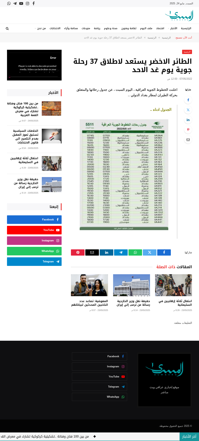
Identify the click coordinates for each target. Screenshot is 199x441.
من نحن (41, 28)
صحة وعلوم (110, 28)
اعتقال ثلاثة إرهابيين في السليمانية (175, 303)
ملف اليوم (146, 28)
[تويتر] (188, 110)
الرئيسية (186, 28)
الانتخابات (55, 28)
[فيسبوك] (188, 100)
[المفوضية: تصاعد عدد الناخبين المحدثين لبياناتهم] (89, 285)
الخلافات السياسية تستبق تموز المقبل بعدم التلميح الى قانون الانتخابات (25, 137)
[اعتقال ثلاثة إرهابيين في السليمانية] (173, 285)
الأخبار (173, 28)
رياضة (97, 28)
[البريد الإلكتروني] (188, 139)
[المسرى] (179, 15)
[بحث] (8, 28)
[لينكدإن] (188, 120)
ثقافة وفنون (128, 28)
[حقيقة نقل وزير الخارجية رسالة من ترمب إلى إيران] (131, 285)
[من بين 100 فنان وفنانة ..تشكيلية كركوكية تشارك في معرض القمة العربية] (52, 108)
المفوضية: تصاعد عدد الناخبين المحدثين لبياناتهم (89, 303)
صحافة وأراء (71, 28)
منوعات (86, 28)
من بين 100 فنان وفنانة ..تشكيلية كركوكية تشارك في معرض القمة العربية (22, 109)
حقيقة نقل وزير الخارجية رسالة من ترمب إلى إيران (133, 303)
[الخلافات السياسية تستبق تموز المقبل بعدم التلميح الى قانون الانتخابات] (52, 136)
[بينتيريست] (188, 130)
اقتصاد (160, 28)
